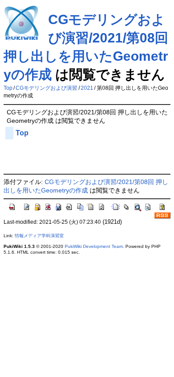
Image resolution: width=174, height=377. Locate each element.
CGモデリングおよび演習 (46, 88)
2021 (87, 88)
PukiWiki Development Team (94, 246)
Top (8, 88)
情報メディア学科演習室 (39, 235)
